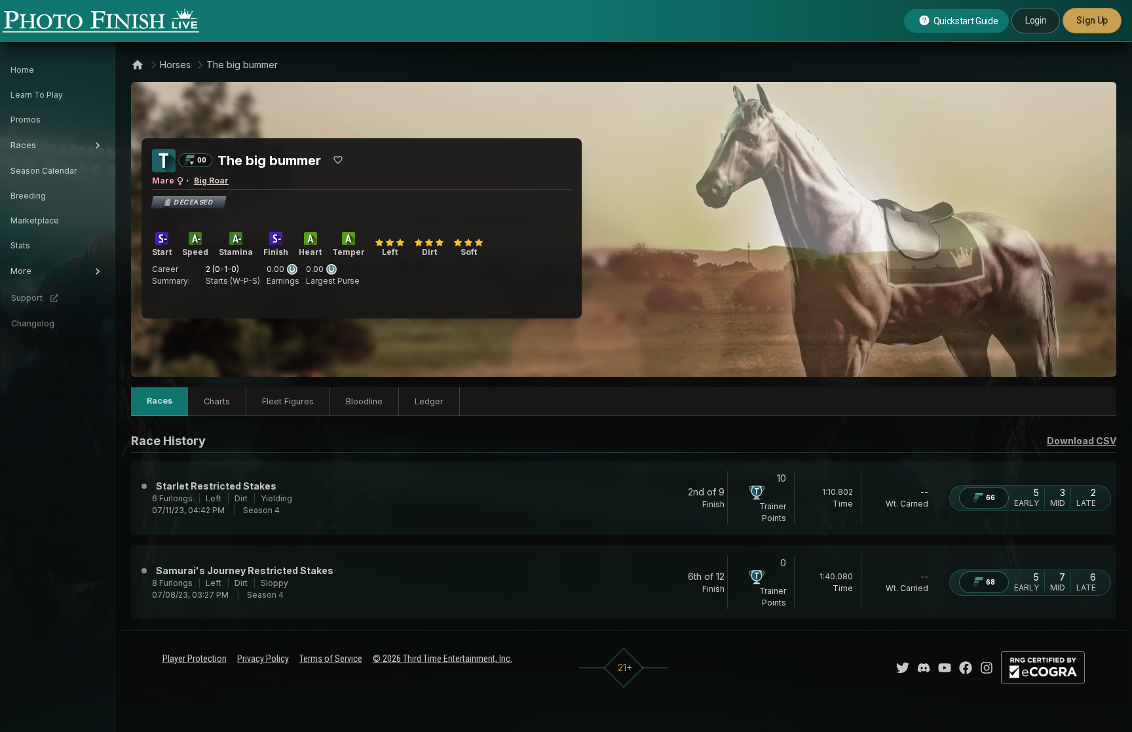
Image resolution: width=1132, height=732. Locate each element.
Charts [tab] (217, 401)
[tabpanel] (623, 525)
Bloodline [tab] (364, 401)
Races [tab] (159, 401)
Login (1035, 20)
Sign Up (1092, 20)
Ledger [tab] (429, 401)
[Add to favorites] (338, 160)
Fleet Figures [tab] (288, 401)
